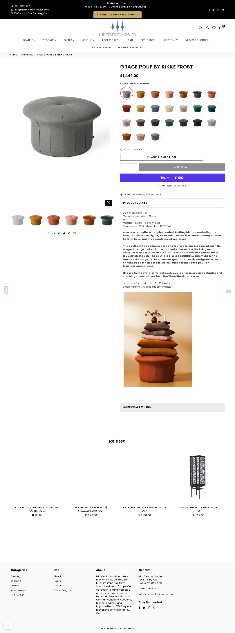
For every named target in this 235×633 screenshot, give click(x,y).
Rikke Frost (27, 54)
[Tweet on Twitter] (64, 233)
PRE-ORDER (148, 40)
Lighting (87, 40)
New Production (196, 40)
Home (13, 54)
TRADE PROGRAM (101, 47)
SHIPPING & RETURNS (137, 407)
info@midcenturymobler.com (32, 9)
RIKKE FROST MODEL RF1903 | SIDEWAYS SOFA (144, 509)
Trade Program (63, 590)
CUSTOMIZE (171, 40)
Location (59, 585)
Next (111, 135)
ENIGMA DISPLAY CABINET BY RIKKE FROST (198, 509)
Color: (134, 83)
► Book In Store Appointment (117, 14)
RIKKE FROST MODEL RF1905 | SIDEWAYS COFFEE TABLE (37, 509)
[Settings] (207, 28)
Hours (57, 581)
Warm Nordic (149, 216)
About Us (59, 576)
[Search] (200, 28)
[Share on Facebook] (59, 233)
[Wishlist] (214, 28)
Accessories (110, 40)
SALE (130, 40)
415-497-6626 (147, 588)
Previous (13, 135)
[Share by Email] (74, 233)
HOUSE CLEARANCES (130, 47)
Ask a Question (163, 157)
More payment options (172, 185)
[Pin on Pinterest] (69, 233)
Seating (28, 40)
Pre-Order (17, 595)
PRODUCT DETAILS (135, 203)
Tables (68, 40)
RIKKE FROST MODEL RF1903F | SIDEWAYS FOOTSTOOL (91, 509)
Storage (49, 40)
